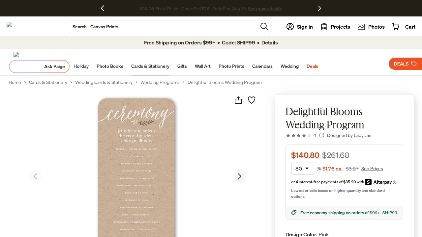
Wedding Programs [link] (160, 82)
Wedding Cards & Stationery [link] (104, 82)
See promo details (295, 8)
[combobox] (163, 26)
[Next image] (239, 176)
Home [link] (15, 82)
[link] (305, 135)
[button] (264, 26)
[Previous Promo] (105, 8)
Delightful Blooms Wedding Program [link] (225, 82)
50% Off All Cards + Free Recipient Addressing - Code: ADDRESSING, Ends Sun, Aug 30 (193, 8)
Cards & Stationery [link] (48, 82)
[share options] (238, 100)
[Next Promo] (319, 8)
